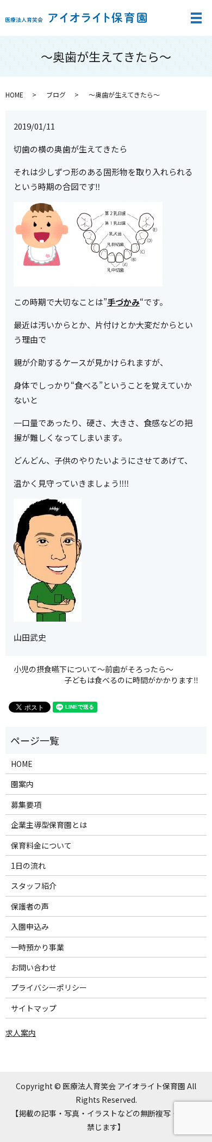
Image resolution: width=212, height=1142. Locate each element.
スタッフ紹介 (34, 885)
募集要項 (26, 804)
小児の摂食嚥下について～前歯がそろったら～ (93, 669)
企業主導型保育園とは (49, 824)
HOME (14, 94)
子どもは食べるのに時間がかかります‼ (131, 680)
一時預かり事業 (37, 947)
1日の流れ (28, 865)
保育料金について (41, 845)
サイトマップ (34, 1008)
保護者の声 (30, 906)
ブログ (56, 94)
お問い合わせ (34, 967)
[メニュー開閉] (196, 18)
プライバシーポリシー (49, 987)
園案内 (22, 783)
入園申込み (30, 926)
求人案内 (20, 1032)
